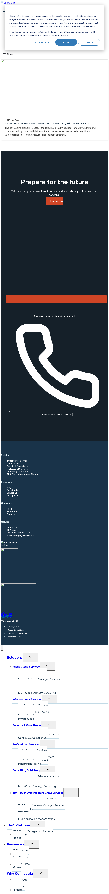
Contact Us (12, 527)
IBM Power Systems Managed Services (41, 805)
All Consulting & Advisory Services (38, 776)
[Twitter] (7, 616)
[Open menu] (4, 11)
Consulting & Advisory (17, 471)
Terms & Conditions (16, 630)
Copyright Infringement (17, 633)
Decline (89, 42)
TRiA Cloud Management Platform (23, 474)
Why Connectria (20, 873)
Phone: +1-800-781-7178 (19, 532)
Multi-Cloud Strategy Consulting (37, 692)
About (9, 509)
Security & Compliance (17, 466)
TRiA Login (12, 530)
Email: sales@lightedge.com (20, 535)
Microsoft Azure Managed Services (39, 679)
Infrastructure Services (18, 461)
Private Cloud (26, 718)
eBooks (16, 867)
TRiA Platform (18, 825)
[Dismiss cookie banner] (99, 10)
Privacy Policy (14, 626)
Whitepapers (13, 495)
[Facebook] (3, 616)
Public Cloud (13, 463)
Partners (11, 514)
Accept (66, 42)
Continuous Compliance (32, 737)
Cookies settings (43, 42)
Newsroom (12, 511)
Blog (9, 487)
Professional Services (17, 469)
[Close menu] (2, 648)
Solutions (15, 657)
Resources (15, 844)
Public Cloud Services (26, 666)
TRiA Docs (18, 838)
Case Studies (13, 490)
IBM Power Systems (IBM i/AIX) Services (37, 792)
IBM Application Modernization (36, 818)
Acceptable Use (14, 637)
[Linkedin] (10, 616)
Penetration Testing (29, 763)
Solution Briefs (14, 493)
